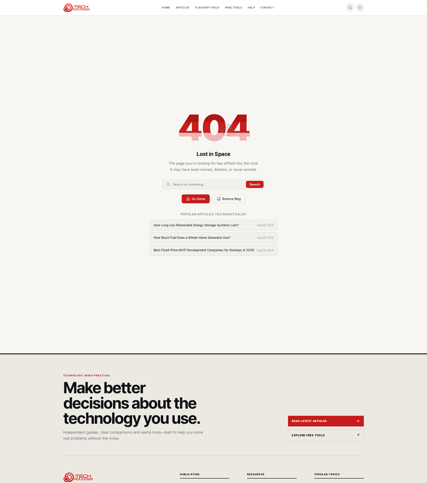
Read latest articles (309, 421)
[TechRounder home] (78, 477)
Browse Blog (231, 199)
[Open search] (350, 8)
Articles (182, 7)
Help (251, 7)
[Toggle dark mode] (360, 8)
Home (166, 7)
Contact (267, 7)
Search (255, 184)
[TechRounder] (76, 7)
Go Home (198, 199)
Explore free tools (308, 435)
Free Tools (233, 7)
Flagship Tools (207, 7)
